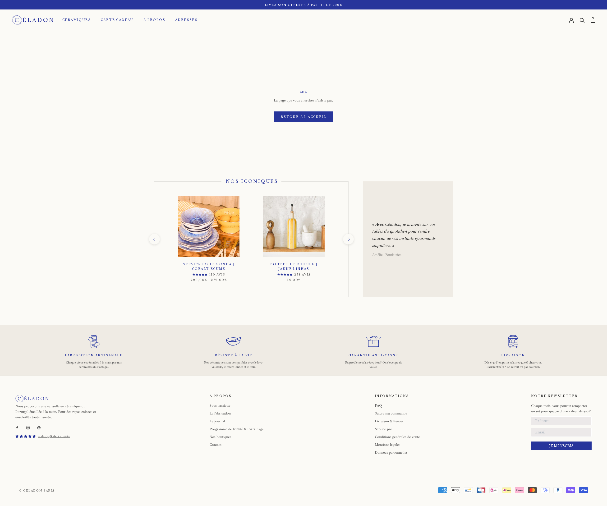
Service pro (383, 429)
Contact (215, 444)
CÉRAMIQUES (76, 20)
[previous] (154, 239)
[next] (348, 239)
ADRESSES (186, 20)
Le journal (217, 421)
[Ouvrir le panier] (593, 20)
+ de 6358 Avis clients (54, 436)
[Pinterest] (39, 427)
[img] (25, 436)
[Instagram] (28, 427)
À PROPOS (154, 20)
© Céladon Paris (37, 490)
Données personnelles (391, 452)
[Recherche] (582, 20)
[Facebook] (17, 427)
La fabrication (220, 413)
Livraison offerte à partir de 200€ (303, 5)
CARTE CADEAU (117, 20)
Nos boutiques (220, 437)
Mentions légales (387, 444)
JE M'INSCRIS (561, 446)
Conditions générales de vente (397, 437)
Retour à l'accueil (303, 117)
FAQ (378, 405)
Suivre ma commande (391, 413)
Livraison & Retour (389, 421)
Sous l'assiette (220, 405)
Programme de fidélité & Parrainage (237, 429)
